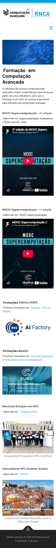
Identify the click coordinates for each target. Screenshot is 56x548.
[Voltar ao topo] (28, 529)
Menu (50, 27)
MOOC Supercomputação (33, 214)
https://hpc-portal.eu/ (41, 356)
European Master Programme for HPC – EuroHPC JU (28, 456)
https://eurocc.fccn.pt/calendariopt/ (23, 359)
